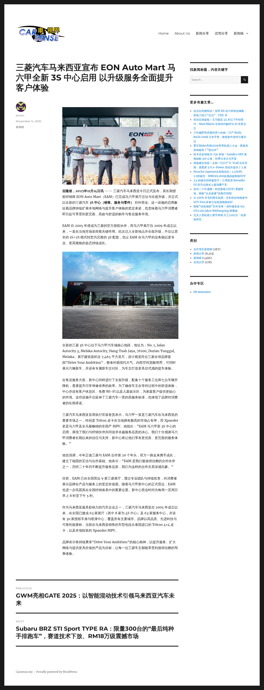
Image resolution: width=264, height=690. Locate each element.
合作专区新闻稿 (202, 249)
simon (20, 115)
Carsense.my (24, 672)
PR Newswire (202, 292)
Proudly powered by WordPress (56, 672)
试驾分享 (221, 33)
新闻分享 (202, 33)
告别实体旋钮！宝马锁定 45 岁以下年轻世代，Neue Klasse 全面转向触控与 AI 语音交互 (219, 124)
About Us (182, 33)
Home (163, 33)
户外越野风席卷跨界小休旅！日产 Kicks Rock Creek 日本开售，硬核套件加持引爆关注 (219, 137)
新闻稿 (239, 33)
